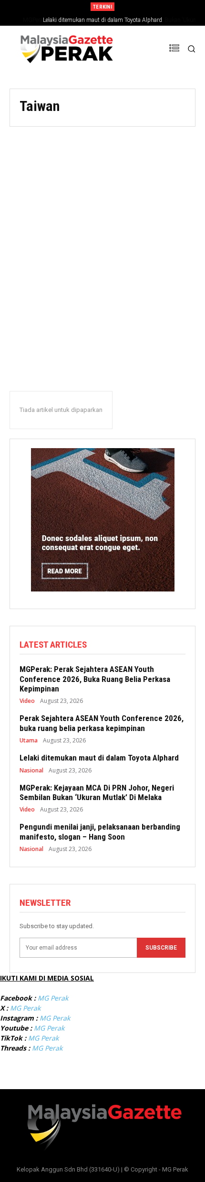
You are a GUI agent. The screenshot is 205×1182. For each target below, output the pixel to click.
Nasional (31, 770)
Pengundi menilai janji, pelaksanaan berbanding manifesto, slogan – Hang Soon (100, 831)
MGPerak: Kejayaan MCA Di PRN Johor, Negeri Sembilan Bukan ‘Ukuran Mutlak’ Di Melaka (97, 792)
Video (27, 701)
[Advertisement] (102, 245)
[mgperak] (65, 48)
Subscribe (161, 947)
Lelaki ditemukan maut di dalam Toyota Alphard (99, 757)
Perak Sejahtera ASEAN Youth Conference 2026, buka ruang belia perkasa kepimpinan (102, 722)
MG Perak (53, 997)
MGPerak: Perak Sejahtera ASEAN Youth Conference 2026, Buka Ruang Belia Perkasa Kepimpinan (95, 678)
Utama (29, 740)
